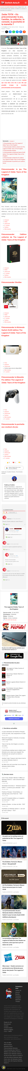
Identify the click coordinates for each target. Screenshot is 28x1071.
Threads (17, 1001)
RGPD (10, 1031)
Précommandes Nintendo (11, 1048)
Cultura (6, 227)
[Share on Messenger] (17, 32)
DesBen (5, 27)
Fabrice (17, 530)
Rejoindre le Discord (14, 718)
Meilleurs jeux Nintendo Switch (12, 1051)
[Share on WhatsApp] (13, 32)
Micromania (7, 229)
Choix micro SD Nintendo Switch (13, 1059)
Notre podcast (8, 1044)
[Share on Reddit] (24, 32)
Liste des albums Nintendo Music (13, 1057)
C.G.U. (5, 1031)
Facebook (18, 996)
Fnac (5, 362)
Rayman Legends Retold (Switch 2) (15, 682)
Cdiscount (7, 223)
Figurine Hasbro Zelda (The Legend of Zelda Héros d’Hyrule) (15, 696)
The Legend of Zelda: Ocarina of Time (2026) (15, 669)
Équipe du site (8, 1022)
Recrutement (7, 1024)
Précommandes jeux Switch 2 (12, 1050)
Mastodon (18, 999)
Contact (6, 1026)
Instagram (18, 997)
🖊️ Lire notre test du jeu (9, 620)
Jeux (16, 7)
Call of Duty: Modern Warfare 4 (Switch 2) (14, 674)
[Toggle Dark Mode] (3, 1067)
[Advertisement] (14, 127)
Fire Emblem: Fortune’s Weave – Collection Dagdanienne (14, 688)
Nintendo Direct (8, 1046)
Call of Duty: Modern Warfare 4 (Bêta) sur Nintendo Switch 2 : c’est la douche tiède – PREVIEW (13, 779)
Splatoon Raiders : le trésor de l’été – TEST (13, 804)
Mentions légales (8, 1029)
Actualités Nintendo (9, 7)
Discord (17, 992)
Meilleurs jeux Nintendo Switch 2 (13, 1053)
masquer (12, 141)
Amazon (6, 220)
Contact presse (8, 1027)
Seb (17, 555)
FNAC (5, 221)
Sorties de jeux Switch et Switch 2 (13, 1055)
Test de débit (7, 1042)
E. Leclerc (7, 225)
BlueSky (17, 994)
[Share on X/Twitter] (6, 32)
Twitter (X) (18, 990)
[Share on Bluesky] (10, 32)
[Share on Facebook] (20, 32)
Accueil (2, 7)
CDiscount (7, 366)
